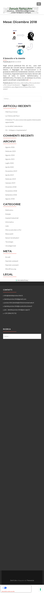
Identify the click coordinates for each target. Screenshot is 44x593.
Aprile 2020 (9, 167)
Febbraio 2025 (10, 151)
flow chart (32, 87)
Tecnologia (9, 242)
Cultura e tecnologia (16, 364)
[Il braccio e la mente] (22, 42)
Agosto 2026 (10, 147)
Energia (8, 214)
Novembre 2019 (11, 171)
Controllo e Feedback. (15, 484)
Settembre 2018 (11, 195)
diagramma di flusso (21, 87)
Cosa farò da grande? (15, 504)
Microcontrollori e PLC (13, 230)
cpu (13, 87)
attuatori (31, 85)
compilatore (7, 87)
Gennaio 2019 (10, 183)
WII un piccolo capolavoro (15, 524)
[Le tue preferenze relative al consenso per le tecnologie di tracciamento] (40, 589)
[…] (29, 80)
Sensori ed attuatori (13, 85)
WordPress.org (10, 269)
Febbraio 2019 (10, 179)
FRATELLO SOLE (11, 112)
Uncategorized (10, 246)
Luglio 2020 (9, 163)
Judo (7, 226)
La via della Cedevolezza (13, 126)
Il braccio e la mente (14, 58)
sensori (5, 89)
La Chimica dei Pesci (12, 116)
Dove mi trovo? (15, 543)
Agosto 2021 (10, 159)
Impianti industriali (11, 218)
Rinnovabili (9, 234)
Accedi (7, 257)
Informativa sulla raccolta (8, 591)
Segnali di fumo (15, 563)
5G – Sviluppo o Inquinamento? (16, 130)
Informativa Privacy (22, 280)
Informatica (25, 83)
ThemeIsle (30, 580)
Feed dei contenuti (11, 261)
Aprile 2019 (9, 175)
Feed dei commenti (12, 265)
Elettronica (16, 83)
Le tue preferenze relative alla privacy (18, 587)
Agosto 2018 (10, 199)
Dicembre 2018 (10, 187)
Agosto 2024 (10, 155)
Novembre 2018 (11, 191)
